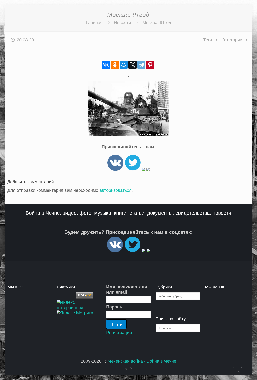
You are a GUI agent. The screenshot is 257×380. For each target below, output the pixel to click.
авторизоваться (115, 190)
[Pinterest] (150, 65)
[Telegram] (141, 65)
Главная (94, 22)
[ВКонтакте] (106, 65)
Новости (122, 22)
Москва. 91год (156, 22)
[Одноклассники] (115, 65)
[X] (132, 65)
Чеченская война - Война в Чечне (142, 361)
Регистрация (119, 332)
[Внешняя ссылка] (115, 169)
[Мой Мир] (124, 65)
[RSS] (126, 368)
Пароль (114, 307)
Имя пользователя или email (126, 289)
